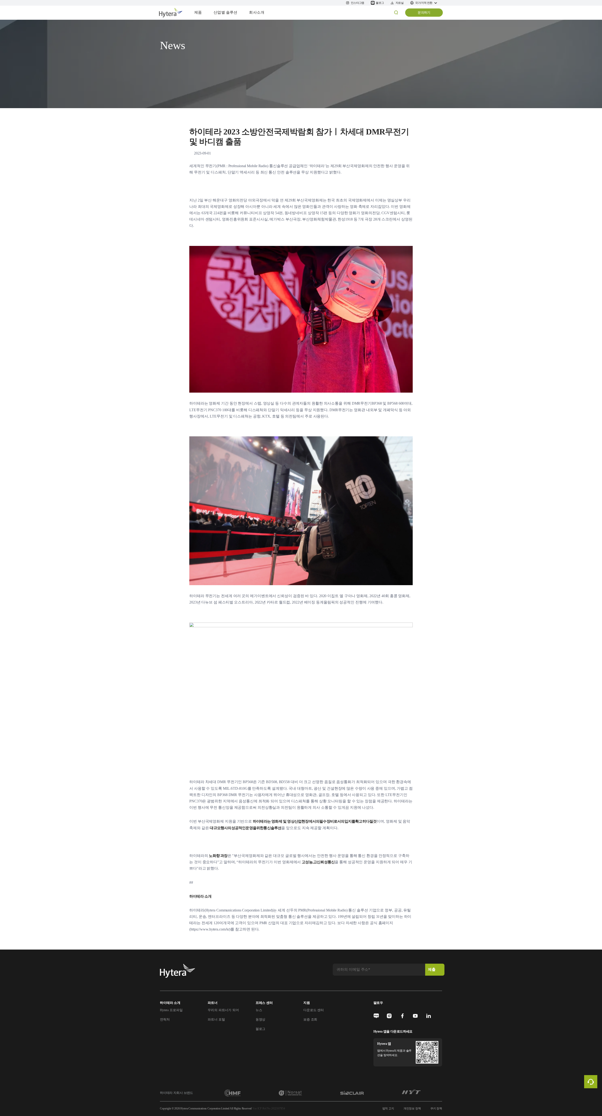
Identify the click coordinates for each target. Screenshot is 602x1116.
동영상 (260, 1019)
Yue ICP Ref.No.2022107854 (268, 1108)
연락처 (165, 1019)
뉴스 (259, 1010)
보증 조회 (310, 1019)
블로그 (260, 1029)
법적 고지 (388, 1108)
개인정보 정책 (412, 1108)
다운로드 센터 (313, 1010)
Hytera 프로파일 (171, 1010)
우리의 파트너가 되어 (223, 1010)
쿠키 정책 (436, 1108)
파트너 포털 (216, 1019)
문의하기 (424, 12)
